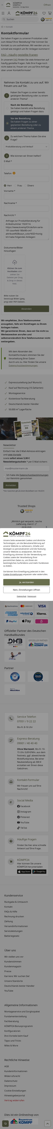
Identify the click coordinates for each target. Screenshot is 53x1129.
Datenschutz (21, 596)
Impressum (31, 596)
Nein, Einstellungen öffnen (26, 589)
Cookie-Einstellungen (13, 574)
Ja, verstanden (26, 582)
